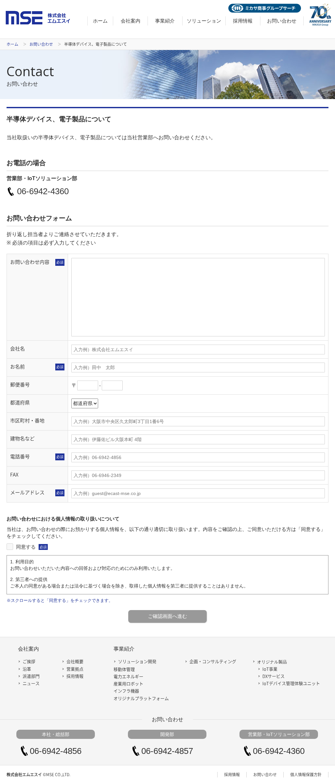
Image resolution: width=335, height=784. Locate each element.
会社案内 (130, 21)
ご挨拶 (29, 661)
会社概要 (74, 661)
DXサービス (273, 676)
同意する (31, 547)
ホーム (100, 21)
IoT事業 (269, 669)
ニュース (31, 683)
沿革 (27, 669)
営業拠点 (74, 669)
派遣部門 (31, 676)
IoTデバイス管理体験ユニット (291, 683)
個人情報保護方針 (306, 774)
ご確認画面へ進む (167, 616)
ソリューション (204, 21)
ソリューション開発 (137, 661)
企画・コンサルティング (212, 661)
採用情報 (243, 21)
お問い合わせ (281, 21)
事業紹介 (165, 21)
